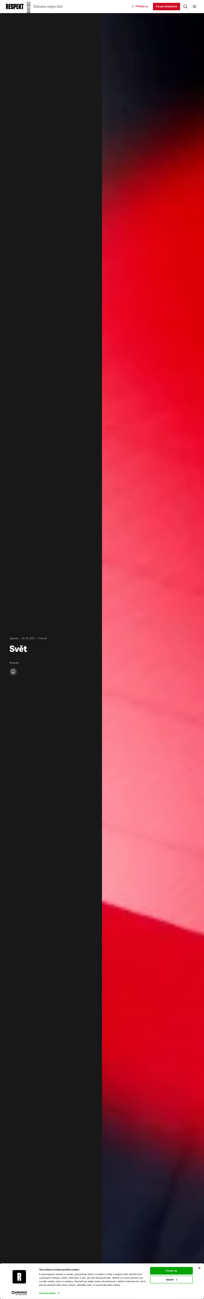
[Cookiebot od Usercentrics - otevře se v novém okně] (19, 1293)
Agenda (14, 638)
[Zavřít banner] (199, 1268)
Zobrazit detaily (47, 1293)
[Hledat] (185, 6)
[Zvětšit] (153, 656)
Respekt (14, 662)
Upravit (170, 1279)
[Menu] (194, 6)
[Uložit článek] (13, 671)
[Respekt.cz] (15, 6)
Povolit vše (171, 1271)
